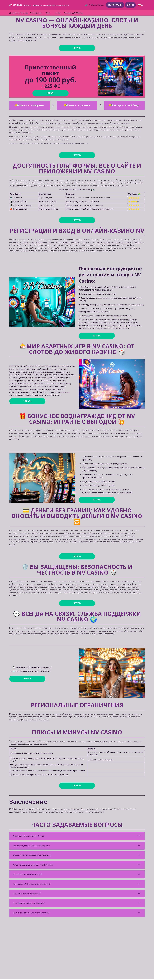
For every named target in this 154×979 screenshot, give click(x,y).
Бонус (58, 13)
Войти (130, 5)
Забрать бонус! (96, 5)
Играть (77, 48)
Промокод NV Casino (73, 13)
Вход (48, 13)
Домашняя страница (18, 13)
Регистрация (115, 5)
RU (142, 5)
